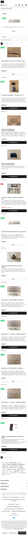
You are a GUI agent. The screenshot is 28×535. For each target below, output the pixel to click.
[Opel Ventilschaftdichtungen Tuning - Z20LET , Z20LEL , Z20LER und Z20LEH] (14, 21)
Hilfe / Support (11, 504)
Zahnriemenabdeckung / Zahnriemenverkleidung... (8, 130)
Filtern (4, 36)
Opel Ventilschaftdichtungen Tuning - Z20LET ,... (14, 27)
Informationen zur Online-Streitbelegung (11, 497)
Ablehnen (5, 533)
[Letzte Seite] (6, 44)
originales (17, 471)
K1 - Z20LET (20, 467)
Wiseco (11, 471)
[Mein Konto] (22, 5)
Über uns (22, 497)
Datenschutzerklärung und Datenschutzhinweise (13, 508)
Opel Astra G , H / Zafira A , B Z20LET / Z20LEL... (13, 334)
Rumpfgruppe (13, 472)
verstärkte (4, 469)
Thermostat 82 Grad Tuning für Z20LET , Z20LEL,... (12, 266)
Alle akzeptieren (13, 533)
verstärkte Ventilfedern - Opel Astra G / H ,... (13, 95)
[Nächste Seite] (4, 44)
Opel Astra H (13, 467)
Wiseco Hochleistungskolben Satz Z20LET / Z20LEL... (12, 437)
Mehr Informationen (19, 528)
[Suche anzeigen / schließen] (15, 5)
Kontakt (17, 504)
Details (13, 74)
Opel (4, 474)
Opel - (7, 471)
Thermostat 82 (13, 466)
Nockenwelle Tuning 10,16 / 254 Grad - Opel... (13, 61)
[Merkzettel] (19, 5)
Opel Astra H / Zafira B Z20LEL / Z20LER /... (12, 300)
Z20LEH (9, 469)
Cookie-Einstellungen (5, 511)
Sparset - (20, 462)
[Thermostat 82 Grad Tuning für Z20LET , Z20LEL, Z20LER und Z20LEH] (14, 257)
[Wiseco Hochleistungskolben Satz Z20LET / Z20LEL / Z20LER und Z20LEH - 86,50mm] (14, 428)
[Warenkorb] (25, 5)
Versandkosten (23, 492)
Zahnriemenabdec (12, 464)
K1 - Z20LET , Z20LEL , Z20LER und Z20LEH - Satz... (12, 198)
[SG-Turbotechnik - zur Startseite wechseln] (2, 2)
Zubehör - (8, 474)
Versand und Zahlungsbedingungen (13, 506)
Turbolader (14, 469)
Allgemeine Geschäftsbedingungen (18, 511)
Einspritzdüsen (5, 462)
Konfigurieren (22, 533)
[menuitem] (3, 5)
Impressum (14, 513)
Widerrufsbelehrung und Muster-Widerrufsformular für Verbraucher (14, 500)
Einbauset (4, 464)
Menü (5, 5)
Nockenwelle (21, 464)
